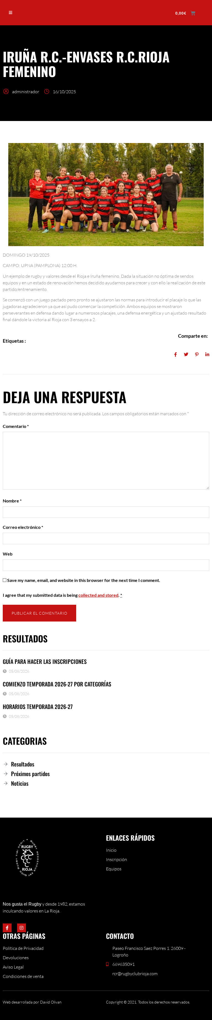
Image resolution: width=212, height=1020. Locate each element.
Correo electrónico (23, 527)
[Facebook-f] (7, 927)
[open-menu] (10, 12)
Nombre (12, 500)
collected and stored (98, 595)
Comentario (16, 426)
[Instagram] (21, 927)
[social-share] (175, 354)
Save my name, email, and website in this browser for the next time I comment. (83, 580)
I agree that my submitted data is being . (62, 595)
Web (7, 553)
